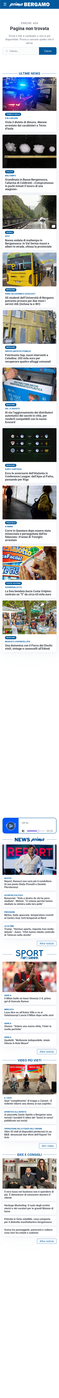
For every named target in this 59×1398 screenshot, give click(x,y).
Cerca (47, 51)
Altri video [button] (48, 1145)
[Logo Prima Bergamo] (29, 4)
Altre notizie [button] (47, 943)
